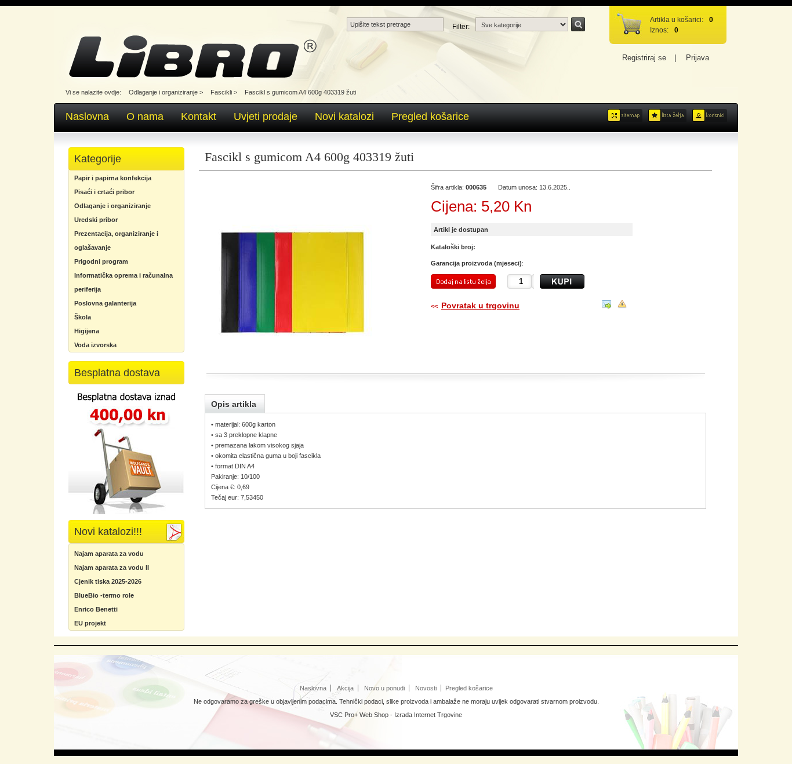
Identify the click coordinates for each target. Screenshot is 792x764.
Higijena (86, 331)
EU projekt (90, 623)
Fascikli (221, 92)
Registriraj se (644, 57)
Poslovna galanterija (105, 303)
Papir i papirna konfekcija (112, 177)
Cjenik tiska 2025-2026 (107, 581)
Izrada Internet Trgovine (428, 714)
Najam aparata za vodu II (111, 567)
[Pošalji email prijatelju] (606, 306)
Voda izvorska (95, 344)
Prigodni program (101, 261)
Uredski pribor (96, 219)
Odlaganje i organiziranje (163, 92)
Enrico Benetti (96, 609)
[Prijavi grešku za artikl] (622, 306)
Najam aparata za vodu (109, 553)
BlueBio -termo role (104, 595)
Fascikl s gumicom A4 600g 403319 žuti (300, 92)
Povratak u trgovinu (480, 305)
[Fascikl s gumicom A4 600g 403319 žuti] (305, 274)
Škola (82, 317)
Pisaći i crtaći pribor (104, 191)
